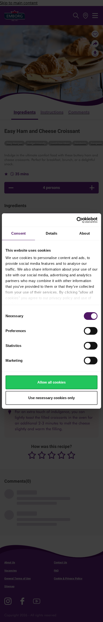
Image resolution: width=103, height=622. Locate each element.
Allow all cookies (51, 382)
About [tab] (84, 233)
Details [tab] (51, 233)
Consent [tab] (18, 233)
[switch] (90, 331)
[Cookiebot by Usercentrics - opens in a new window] (76, 220)
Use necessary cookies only (51, 398)
